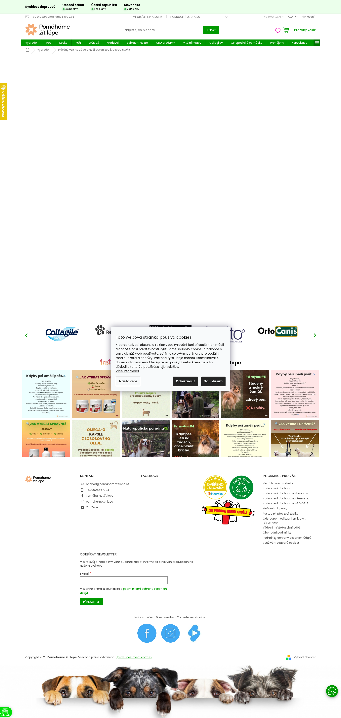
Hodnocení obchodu (185, 17)
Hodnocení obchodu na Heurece (285, 493)
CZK (291, 17)
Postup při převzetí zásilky (280, 514)
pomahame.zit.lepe (99, 502)
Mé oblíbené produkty (147, 17)
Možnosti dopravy (275, 508)
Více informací (127, 371)
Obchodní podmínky (277, 533)
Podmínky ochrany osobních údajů (287, 538)
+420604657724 (97, 490)
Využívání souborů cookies (281, 543)
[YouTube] (194, 633)
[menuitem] (31, 42)
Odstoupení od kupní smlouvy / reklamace (285, 520)
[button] (315, 335)
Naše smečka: (144, 617)
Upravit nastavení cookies (134, 657)
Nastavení (128, 381)
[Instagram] (170, 633)
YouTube (92, 507)
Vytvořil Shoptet (305, 657)
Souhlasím (213, 381)
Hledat (211, 30)
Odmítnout (185, 381)
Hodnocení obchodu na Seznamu (286, 498)
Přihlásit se (91, 602)
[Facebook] (147, 633)
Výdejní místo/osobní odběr (282, 528)
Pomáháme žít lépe (99, 496)
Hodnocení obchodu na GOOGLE (285, 503)
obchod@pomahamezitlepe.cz (107, 484)
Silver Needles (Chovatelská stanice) (181, 617)
